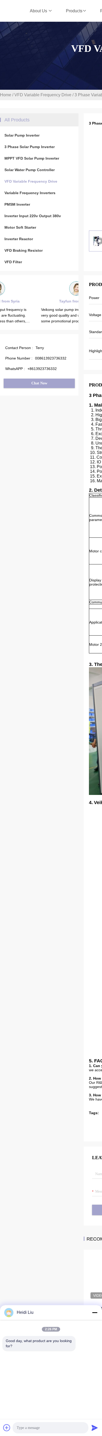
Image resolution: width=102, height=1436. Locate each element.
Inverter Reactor (18, 239)
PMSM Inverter (17, 204)
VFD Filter (13, 262)
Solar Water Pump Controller (29, 170)
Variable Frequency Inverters (29, 193)
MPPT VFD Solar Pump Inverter (31, 158)
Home (5, 95)
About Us (39, 11)
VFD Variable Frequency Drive (42, 95)
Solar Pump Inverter (21, 135)
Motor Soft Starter (20, 227)
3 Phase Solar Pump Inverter (29, 147)
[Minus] (95, 1312)
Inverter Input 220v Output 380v (32, 216)
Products (74, 11)
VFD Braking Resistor (23, 250)
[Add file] (6, 1427)
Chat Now (39, 383)
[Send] (94, 1427)
